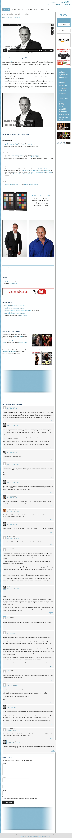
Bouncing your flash (62, 90)
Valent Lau (11, 496)
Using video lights (62, 109)
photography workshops (13, 340)
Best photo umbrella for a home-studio (13, 307)
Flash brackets (61, 103)
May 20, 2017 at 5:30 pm (13, 588)
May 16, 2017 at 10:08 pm (13, 538)
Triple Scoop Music (13, 283)
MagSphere (40, 168)
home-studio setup (39, 324)
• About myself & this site (62, 71)
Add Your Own (17, 404)
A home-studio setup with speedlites (15, 14)
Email (4, 783)
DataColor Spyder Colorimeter (38, 195)
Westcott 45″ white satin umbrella (37, 172)
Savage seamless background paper (13, 143)
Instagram (14, 347)
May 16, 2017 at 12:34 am (13, 408)
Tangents (15, 3)
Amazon (48, 170)
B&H (38, 156)
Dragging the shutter (63, 88)
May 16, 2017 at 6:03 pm (13, 482)
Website (4, 790)
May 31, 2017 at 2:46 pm (13, 672)
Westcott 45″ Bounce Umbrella (20, 173)
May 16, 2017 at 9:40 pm (13, 524)
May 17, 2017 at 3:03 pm (13, 550)
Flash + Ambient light (63, 87)
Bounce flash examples (63, 98)
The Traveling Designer (53, 834)
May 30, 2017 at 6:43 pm (13, 633)
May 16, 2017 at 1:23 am (12, 425)
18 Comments (21, 17)
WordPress (45, 836)
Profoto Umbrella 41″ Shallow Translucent (32, 170)
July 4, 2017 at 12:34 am (12, 685)
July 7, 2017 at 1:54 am (12, 707)
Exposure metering (62, 93)
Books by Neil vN (62, 72)
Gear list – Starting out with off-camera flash (15, 305)
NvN (31, 836)
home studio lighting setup (14, 324)
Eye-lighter (33, 156)
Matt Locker (8, 280)
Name (4, 777)
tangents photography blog (61, 2)
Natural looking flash (63, 85)
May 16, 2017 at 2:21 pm (13, 452)
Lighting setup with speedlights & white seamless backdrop (18, 310)
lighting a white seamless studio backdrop (20, 61)
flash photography (11, 322)
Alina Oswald (12, 451)
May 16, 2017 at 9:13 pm (13, 511)
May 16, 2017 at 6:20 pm (13, 497)
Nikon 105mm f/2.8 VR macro (31, 184)
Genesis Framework (37, 836)
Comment (5, 763)
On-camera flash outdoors (64, 91)
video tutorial (23, 322)
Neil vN (10, 423)
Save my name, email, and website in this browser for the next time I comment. (19, 798)
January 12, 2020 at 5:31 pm (13, 730)
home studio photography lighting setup (28, 324)
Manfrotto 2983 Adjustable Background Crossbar (16, 144)
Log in (50, 836)
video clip (18, 322)
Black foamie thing (62, 75)
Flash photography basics (64, 108)
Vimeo (20, 315)
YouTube (25, 315)
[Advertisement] (28, 381)
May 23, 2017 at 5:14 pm (13, 618)
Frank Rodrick (12, 407)
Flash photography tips (63, 111)
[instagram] (64, 15)
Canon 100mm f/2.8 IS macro (11, 184)
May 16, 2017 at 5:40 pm (13, 464)
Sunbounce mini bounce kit (18, 155)
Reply (51, 420)
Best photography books (63, 74)
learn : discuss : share (59, 4)
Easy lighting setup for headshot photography (15, 313)
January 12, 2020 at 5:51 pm (14, 742)
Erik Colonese (8, 281)
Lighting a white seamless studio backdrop (14, 308)
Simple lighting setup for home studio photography (16, 312)
